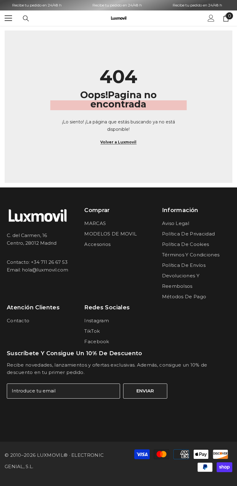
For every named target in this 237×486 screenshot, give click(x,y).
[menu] (8, 18)
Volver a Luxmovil (118, 142)
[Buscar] (26, 18)
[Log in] (211, 18)
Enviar (145, 391)
